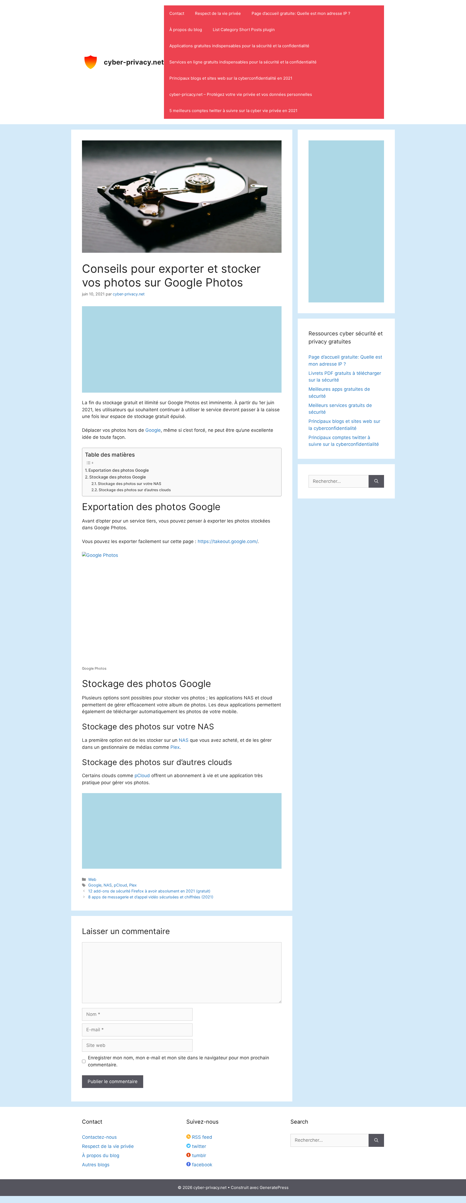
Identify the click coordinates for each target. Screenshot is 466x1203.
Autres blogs (95, 1164)
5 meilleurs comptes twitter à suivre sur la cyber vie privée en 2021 (233, 110)
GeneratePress (274, 1187)
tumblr (198, 1155)
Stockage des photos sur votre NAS (129, 483)
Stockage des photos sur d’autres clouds (135, 490)
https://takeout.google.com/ (228, 541)
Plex (175, 747)
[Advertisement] (182, 831)
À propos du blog (185, 29)
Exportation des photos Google (118, 470)
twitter (198, 1146)
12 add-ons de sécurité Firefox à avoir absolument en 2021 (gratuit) (149, 891)
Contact (176, 13)
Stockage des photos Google (117, 477)
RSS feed (201, 1137)
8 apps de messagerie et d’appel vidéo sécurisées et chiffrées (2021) (150, 897)
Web (92, 879)
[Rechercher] (376, 481)
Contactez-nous (99, 1137)
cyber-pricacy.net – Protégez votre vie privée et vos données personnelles (240, 94)
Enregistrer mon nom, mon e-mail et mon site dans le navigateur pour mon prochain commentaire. (178, 1061)
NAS (184, 740)
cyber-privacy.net (134, 62)
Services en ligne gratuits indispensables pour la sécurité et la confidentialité (243, 62)
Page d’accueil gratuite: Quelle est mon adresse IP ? (301, 13)
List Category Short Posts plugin (244, 29)
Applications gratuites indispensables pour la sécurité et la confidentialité (239, 45)
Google (153, 430)
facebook (201, 1164)
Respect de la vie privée (218, 13)
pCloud (142, 775)
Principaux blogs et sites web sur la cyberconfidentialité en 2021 (230, 78)
